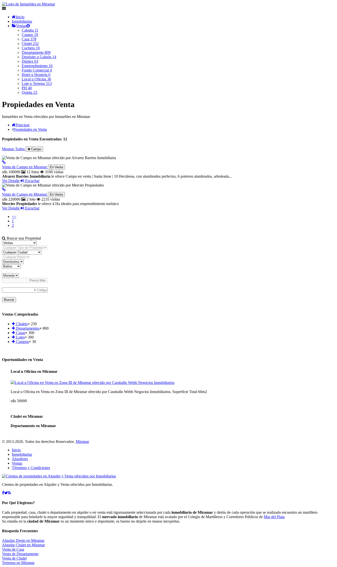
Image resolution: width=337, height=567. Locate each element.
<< (14, 216)
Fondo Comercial (37, 70)
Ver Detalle (11, 181)
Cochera (31, 48)
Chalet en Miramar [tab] (27, 416)
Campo (30, 35)
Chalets (21, 324)
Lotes (20, 337)
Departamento (36, 52)
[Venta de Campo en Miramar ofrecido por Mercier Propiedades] (4, 190)
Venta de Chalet (14, 558)
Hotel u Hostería (36, 75)
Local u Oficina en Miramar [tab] (34, 371)
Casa (29, 39)
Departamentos (27, 328)
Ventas (21, 26)
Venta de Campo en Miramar (32, 167)
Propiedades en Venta (30, 129)
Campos (22, 342)
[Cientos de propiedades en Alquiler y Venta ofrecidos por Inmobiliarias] (28, 4)
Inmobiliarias (22, 21)
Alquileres (20, 459)
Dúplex (30, 61)
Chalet (30, 43)
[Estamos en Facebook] (3, 493)
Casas (20, 333)
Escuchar (31, 181)
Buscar (9, 300)
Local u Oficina (36, 79)
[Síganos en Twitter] (6, 493)
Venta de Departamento (20, 554)
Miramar (82, 441)
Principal (22, 125)
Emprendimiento (37, 66)
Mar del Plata (274, 517)
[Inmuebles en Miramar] (59, 476)
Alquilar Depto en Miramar (23, 540)
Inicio (20, 17)
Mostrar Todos (14, 149)
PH (27, 88)
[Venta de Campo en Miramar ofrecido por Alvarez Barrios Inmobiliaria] (4, 162)
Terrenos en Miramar (18, 563)
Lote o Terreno (37, 83)
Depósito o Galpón (39, 57)
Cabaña (30, 30)
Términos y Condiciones (31, 468)
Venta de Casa (13, 549)
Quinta (29, 92)
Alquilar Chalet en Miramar (23, 545)
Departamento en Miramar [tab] (33, 426)
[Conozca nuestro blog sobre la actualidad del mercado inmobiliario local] (9, 493)
